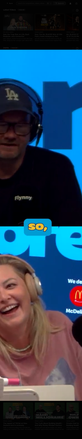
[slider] (38, 400)
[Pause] (37, 225)
